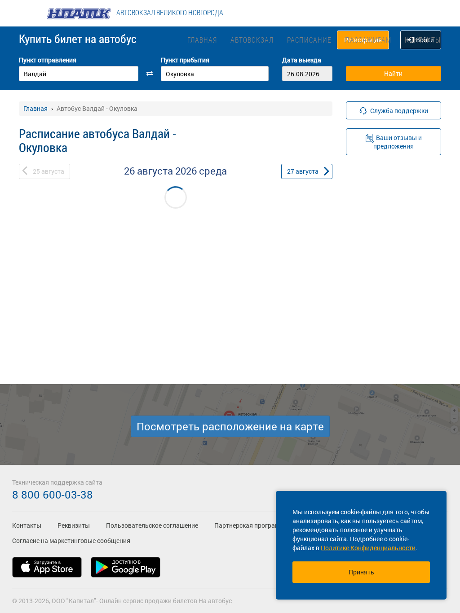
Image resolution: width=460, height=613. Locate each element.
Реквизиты (74, 525)
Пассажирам (368, 39)
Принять (361, 572)
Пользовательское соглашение (152, 525)
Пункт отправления (47, 60)
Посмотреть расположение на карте (230, 426)
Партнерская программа (251, 525)
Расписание (309, 39)
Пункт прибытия (185, 60)
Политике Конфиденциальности (368, 547)
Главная (202, 39)
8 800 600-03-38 (52, 494)
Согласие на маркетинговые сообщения (71, 540)
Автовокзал (252, 39)
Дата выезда (301, 60)
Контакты (423, 39)
